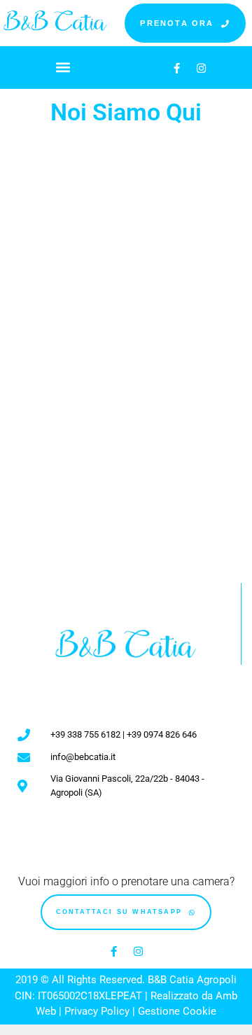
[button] (63, 66)
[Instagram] (201, 67)
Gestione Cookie (177, 1011)
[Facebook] (177, 67)
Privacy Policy (97, 1011)
